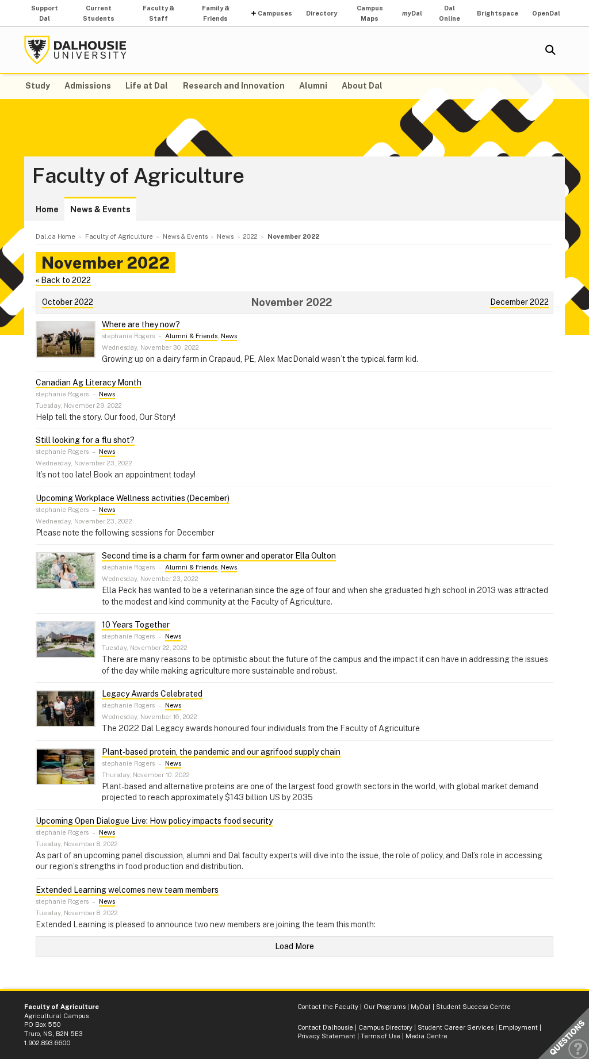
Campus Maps (370, 13)
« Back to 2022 (63, 280)
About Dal (362, 85)
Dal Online (449, 13)
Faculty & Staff (158, 13)
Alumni (313, 85)
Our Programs (385, 1007)
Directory (321, 13)
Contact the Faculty (327, 1007)
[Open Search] (550, 50)
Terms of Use (380, 1036)
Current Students (98, 13)
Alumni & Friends (191, 336)
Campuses (275, 13)
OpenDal (546, 13)
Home (47, 209)
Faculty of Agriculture (138, 176)
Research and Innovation (234, 85)
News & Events (100, 209)
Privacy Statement (326, 1036)
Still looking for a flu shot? (85, 440)
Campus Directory (385, 1027)
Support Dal (44, 13)
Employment (518, 1027)
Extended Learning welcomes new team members (127, 889)
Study (37, 85)
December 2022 (519, 302)
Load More (294, 946)
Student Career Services (456, 1027)
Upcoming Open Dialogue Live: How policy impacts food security (154, 820)
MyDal (421, 1007)
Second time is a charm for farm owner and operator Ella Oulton (219, 555)
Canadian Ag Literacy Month (88, 382)
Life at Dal (146, 85)
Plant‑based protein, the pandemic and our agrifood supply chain (221, 751)
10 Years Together (136, 624)
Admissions (87, 85)
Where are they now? (141, 324)
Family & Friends (216, 13)
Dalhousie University (75, 50)
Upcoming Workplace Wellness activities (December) (133, 498)
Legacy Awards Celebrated (152, 693)
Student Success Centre (473, 1007)
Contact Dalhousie (325, 1027)
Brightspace (497, 13)
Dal (412, 13)
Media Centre (427, 1036)
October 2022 (67, 302)
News (229, 336)
